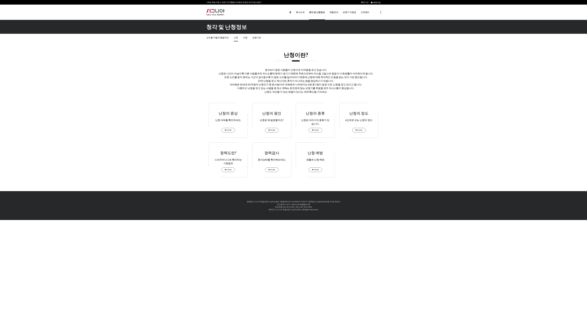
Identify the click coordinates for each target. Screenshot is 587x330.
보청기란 (256, 37)
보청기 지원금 (349, 12)
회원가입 (377, 2)
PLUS (221, 12)
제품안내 (334, 12)
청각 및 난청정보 (317, 12)
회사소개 (300, 12)
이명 (245, 37)
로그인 (366, 2)
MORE (229, 130)
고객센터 (365, 12)
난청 (236, 37)
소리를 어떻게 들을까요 (217, 37)
